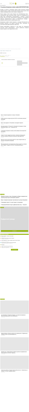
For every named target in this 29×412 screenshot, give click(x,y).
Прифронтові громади (8, 219)
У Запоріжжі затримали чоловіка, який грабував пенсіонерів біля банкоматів (13, 131)
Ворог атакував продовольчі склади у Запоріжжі (10, 114)
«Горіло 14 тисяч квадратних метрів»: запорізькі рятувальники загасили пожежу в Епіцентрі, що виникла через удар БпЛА (13, 136)
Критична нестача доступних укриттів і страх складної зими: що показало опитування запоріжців (13, 140)
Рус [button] (26, 3)
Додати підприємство (14, 249)
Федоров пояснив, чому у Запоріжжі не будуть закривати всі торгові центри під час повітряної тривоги (14, 197)
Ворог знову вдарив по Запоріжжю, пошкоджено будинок (12, 122)
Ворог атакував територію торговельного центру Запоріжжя (14, 200)
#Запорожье (7, 50)
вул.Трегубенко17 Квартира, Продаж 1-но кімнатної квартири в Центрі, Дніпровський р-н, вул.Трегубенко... (13, 315)
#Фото (10, 50)
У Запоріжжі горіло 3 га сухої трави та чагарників (12, 202)
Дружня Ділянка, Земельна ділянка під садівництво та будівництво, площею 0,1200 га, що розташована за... (14, 334)
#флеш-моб (4, 50)
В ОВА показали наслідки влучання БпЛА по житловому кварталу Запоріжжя (13, 119)
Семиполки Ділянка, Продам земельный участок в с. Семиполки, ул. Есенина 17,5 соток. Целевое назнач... (14, 371)
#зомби (1, 50)
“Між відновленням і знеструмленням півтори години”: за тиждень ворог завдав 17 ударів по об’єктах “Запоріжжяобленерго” (14, 145)
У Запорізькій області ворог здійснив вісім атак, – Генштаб (14, 204)
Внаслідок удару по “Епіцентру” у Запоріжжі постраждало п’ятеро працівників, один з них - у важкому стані (13, 127)
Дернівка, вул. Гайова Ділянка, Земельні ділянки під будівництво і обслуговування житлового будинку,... (14, 352)
